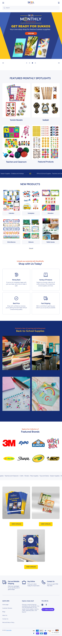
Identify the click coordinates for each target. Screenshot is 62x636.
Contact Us (5, 619)
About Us (4, 615)
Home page (5, 604)
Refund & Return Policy (8, 622)
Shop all (31, 248)
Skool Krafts (8, 630)
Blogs (3, 611)
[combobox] (31, 8)
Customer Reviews (7, 608)
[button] (59, 3)
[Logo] (31, 3)
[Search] (3, 8)
